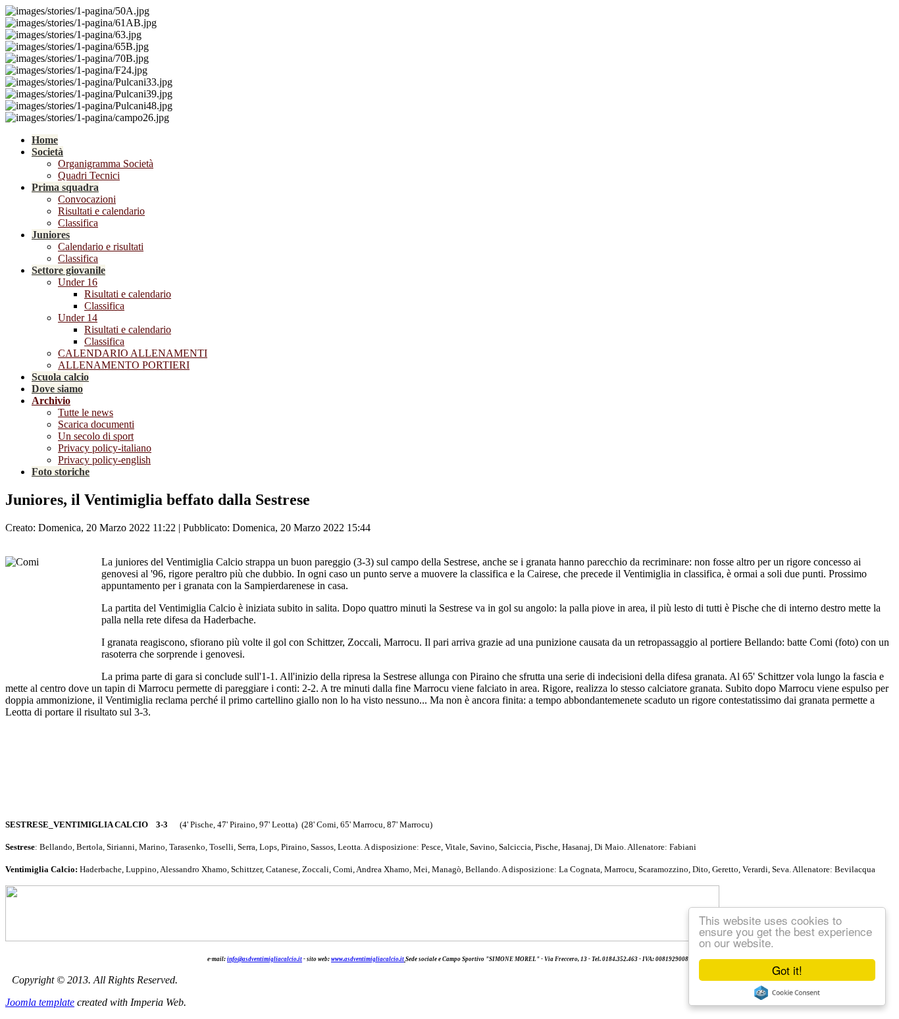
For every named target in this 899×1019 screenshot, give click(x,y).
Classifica (78, 222)
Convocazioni (87, 199)
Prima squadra (65, 187)
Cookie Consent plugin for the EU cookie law (787, 992)
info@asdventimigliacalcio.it (264, 959)
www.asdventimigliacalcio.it (367, 959)
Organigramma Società (105, 163)
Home (45, 139)
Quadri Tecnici (89, 175)
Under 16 (77, 282)
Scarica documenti (96, 424)
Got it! (787, 970)
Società (47, 151)
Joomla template (39, 1002)
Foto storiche (61, 471)
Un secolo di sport (96, 436)
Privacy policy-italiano (104, 448)
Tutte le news (85, 412)
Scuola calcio (60, 376)
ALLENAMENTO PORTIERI (124, 365)
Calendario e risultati (100, 246)
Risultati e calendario (101, 211)
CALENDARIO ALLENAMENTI (132, 353)
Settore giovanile (68, 270)
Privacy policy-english (104, 459)
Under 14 (77, 317)
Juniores (51, 234)
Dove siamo (57, 388)
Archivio (51, 400)
